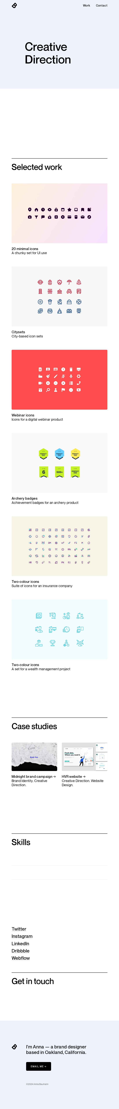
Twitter (19, 929)
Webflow (21, 958)
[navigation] (14, 5)
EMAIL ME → (38, 1066)
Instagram (22, 936)
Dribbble (20, 950)
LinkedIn (20, 943)
